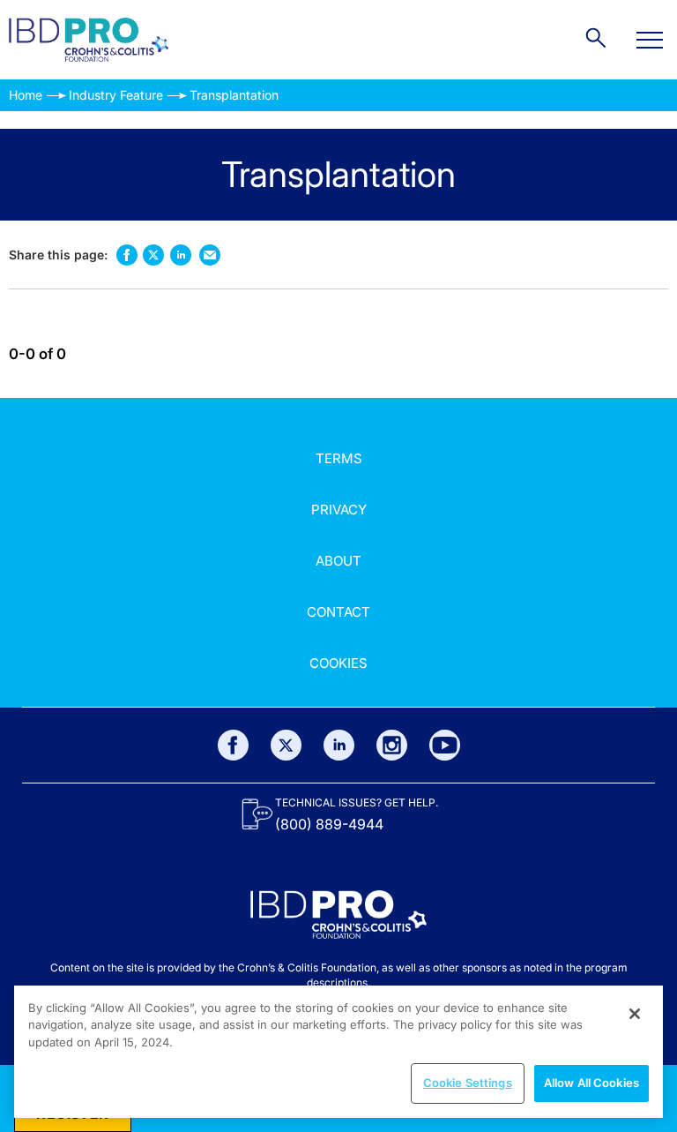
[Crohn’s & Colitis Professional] (88, 40)
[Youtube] (444, 745)
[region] (338, 1052)
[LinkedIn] (339, 745)
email (209, 254)
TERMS (339, 458)
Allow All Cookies (591, 1083)
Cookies (338, 663)
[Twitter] (286, 745)
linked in (180, 254)
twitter (153, 255)
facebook (126, 254)
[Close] (634, 1013)
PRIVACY (339, 509)
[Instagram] (391, 745)
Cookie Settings (467, 1083)
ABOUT (338, 560)
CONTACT (338, 611)
